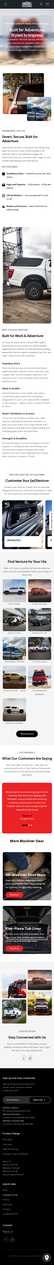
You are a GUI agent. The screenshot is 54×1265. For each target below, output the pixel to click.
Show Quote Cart (52, 521)
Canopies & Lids (10, 1195)
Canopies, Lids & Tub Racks (15, 1154)
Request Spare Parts (12, 1174)
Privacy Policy (9, 1165)
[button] (5, 4)
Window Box (14, 540)
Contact (6, 1209)
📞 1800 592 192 (10, 1214)
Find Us (6, 1200)
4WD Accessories (11, 1149)
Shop (5, 1190)
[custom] (23, 1058)
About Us (7, 1161)
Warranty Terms (10, 1168)
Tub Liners (7, 1144)
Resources (7, 1204)
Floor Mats (7, 1139)
